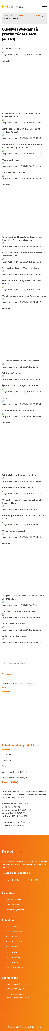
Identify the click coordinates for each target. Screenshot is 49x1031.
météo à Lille (11, 951)
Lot (18, 797)
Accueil (9, 15)
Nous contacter (13, 904)
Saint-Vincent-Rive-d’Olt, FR (14, 772)
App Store (33, 879)
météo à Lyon (12, 962)
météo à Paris (12, 926)
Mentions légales (13, 899)
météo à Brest (12, 946)
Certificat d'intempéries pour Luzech (18, 683)
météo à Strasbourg (15, 967)
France (21, 15)
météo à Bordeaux (14, 931)
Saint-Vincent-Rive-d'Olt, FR (14, 777)
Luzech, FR (6, 754)
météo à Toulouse (14, 936)
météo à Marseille (14, 941)
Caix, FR (5, 766)
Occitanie (35, 15)
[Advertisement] (24, 86)
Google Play (13, 879)
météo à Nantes (13, 957)
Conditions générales (15, 909)
